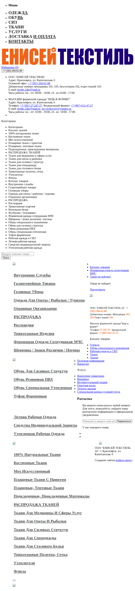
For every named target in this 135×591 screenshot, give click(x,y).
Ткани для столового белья (39, 546)
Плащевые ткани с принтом (40, 479)
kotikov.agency (124, 460)
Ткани (94, 354)
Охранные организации (35, 308)
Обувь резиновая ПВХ (33, 379)
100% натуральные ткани (37, 454)
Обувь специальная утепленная (43, 387)
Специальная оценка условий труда (98, 391)
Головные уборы (28, 291)
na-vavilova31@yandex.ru (56, 108)
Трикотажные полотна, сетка (41, 554)
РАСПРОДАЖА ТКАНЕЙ (36, 504)
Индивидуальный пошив (92, 382)
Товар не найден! (100, 276)
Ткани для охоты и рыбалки (40, 521)
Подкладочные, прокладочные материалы (51, 496)
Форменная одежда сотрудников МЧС (48, 342)
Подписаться (124, 421)
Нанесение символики (90, 375)
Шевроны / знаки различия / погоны (47, 350)
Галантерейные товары (34, 283)
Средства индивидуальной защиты (45, 425)
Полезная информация (90, 360)
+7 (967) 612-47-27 (82, 105)
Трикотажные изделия (34, 333)
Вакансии (83, 363)
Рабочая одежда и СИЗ (103, 351)
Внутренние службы (32, 275)
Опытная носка (86, 385)
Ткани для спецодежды (35, 538)
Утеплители (24, 563)
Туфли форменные (30, 396)
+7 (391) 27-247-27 (31, 105)
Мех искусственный (32, 471)
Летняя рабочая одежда (35, 417)
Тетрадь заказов (86, 388)
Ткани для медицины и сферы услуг (48, 513)
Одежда (94, 344)
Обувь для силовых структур (41, 371)
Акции (94, 357)
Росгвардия (24, 325)
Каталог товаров (100, 267)
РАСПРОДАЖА (27, 316)
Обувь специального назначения (109, 348)
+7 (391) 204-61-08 (39, 83)
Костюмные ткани (30, 462)
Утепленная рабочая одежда (39, 433)
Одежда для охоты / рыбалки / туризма (49, 300)
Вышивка (83, 379)
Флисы (20, 571)
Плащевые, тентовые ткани (39, 488)
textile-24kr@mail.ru (28, 89)
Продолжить (97, 289)
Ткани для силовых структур (41, 529)
